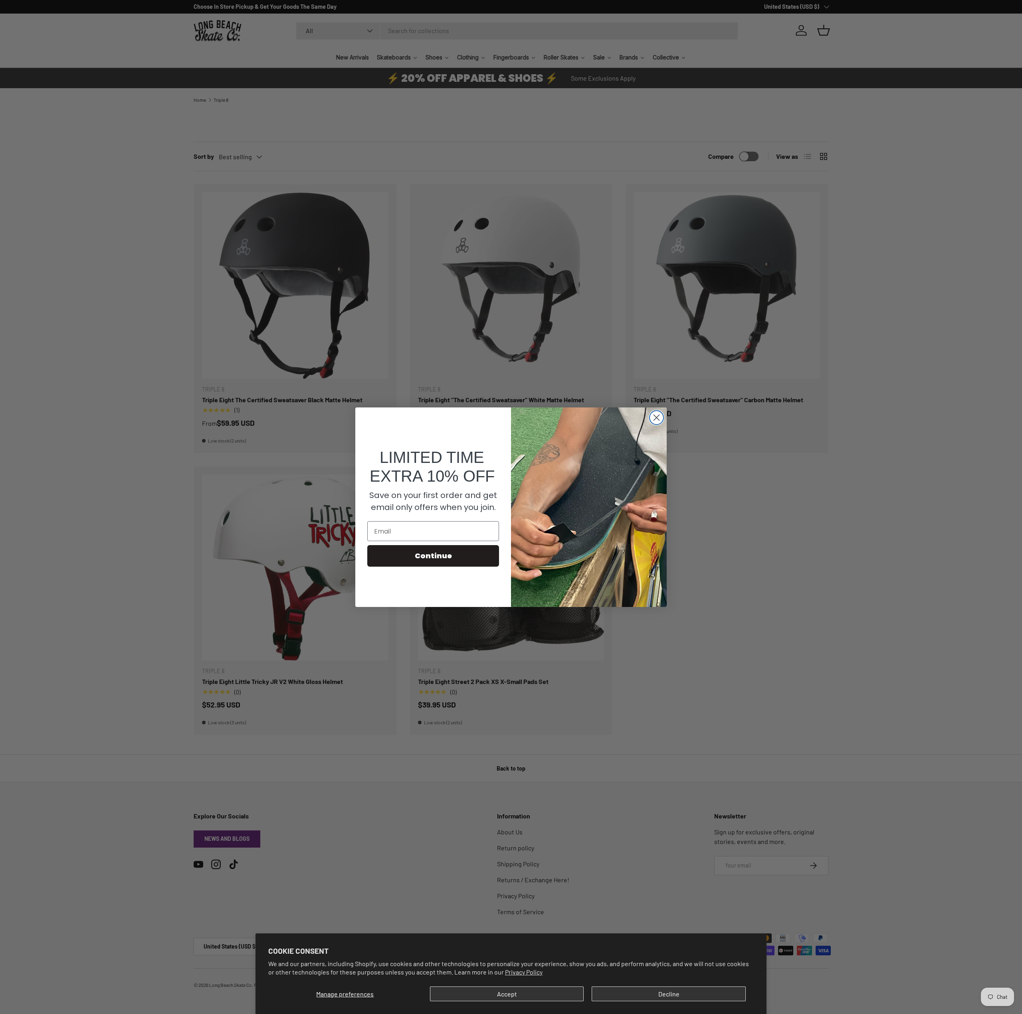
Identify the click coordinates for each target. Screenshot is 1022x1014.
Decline (668, 994)
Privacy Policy (524, 972)
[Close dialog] (657, 418)
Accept (507, 994)
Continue (433, 556)
